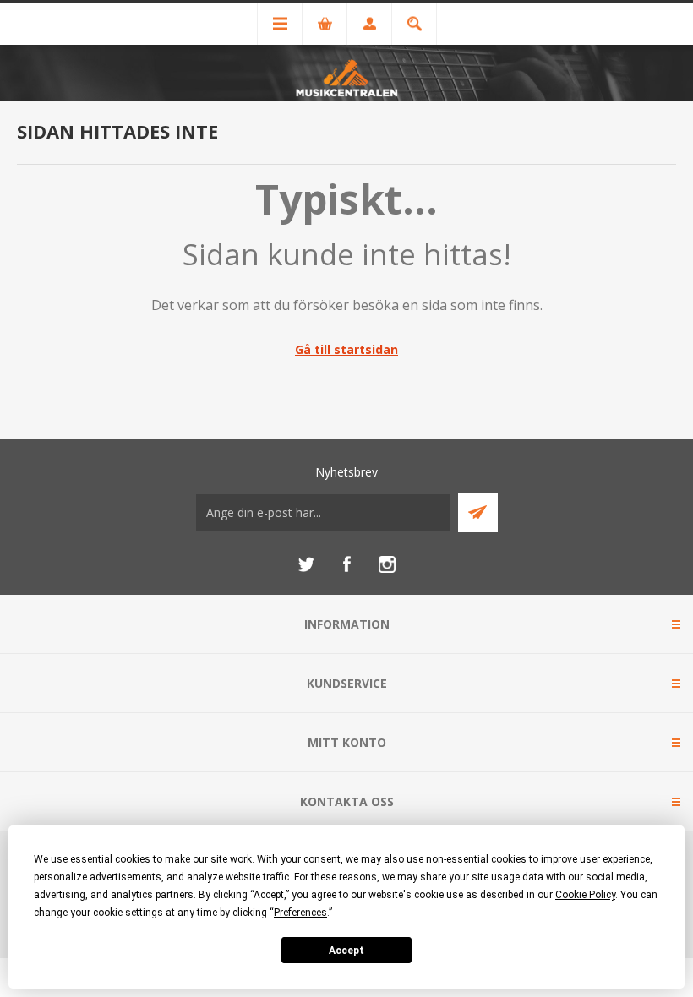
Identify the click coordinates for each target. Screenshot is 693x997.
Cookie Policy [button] (585, 895)
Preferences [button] (300, 912)
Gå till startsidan (346, 349)
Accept (346, 950)
